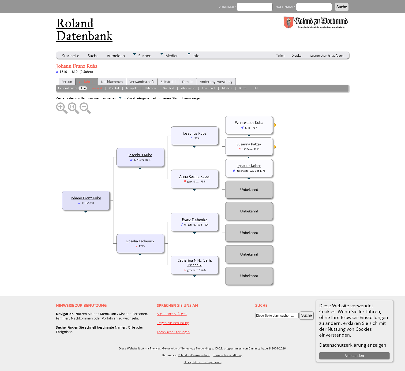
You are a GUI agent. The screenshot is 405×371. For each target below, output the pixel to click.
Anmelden (116, 55)
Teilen (280, 55)
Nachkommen (112, 81)
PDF (256, 88)
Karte (242, 88)
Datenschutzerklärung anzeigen (352, 345)
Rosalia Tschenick (140, 241)
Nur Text (168, 88)
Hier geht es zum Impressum (202, 362)
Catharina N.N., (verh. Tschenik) (194, 262)
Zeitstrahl (168, 81)
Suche (93, 55)
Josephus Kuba (140, 154)
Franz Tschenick (194, 219)
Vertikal (114, 88)
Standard (96, 88)
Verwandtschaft (141, 81)
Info (196, 55)
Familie (187, 81)
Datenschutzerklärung (228, 355)
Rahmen (150, 88)
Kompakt (132, 88)
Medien (172, 55)
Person (66, 81)
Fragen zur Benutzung (173, 323)
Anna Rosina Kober (194, 176)
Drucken (297, 55)
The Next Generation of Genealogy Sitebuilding (180, 348)
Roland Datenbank (84, 29)
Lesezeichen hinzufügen (327, 55)
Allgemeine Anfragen (172, 314)
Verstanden (354, 356)
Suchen (144, 55)
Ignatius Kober (249, 165)
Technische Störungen (173, 332)
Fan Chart (208, 88)
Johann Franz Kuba (86, 198)
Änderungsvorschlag (216, 81)
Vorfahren (86, 81)
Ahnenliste (188, 88)
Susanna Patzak (249, 144)
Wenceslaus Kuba (249, 122)
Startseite (70, 55)
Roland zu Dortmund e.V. (194, 355)
